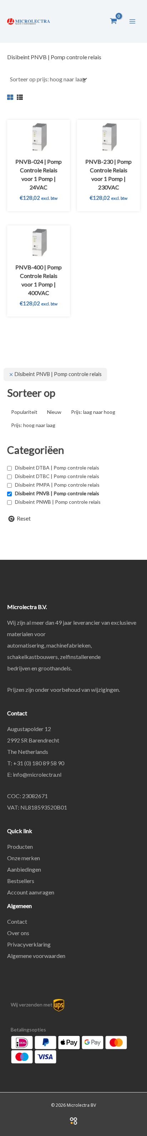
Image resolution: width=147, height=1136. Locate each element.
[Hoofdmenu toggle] (132, 21)
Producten (20, 846)
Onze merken (23, 857)
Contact (17, 921)
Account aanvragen (30, 892)
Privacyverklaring (29, 944)
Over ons (18, 932)
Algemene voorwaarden (36, 955)
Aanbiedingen (24, 869)
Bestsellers (20, 880)
